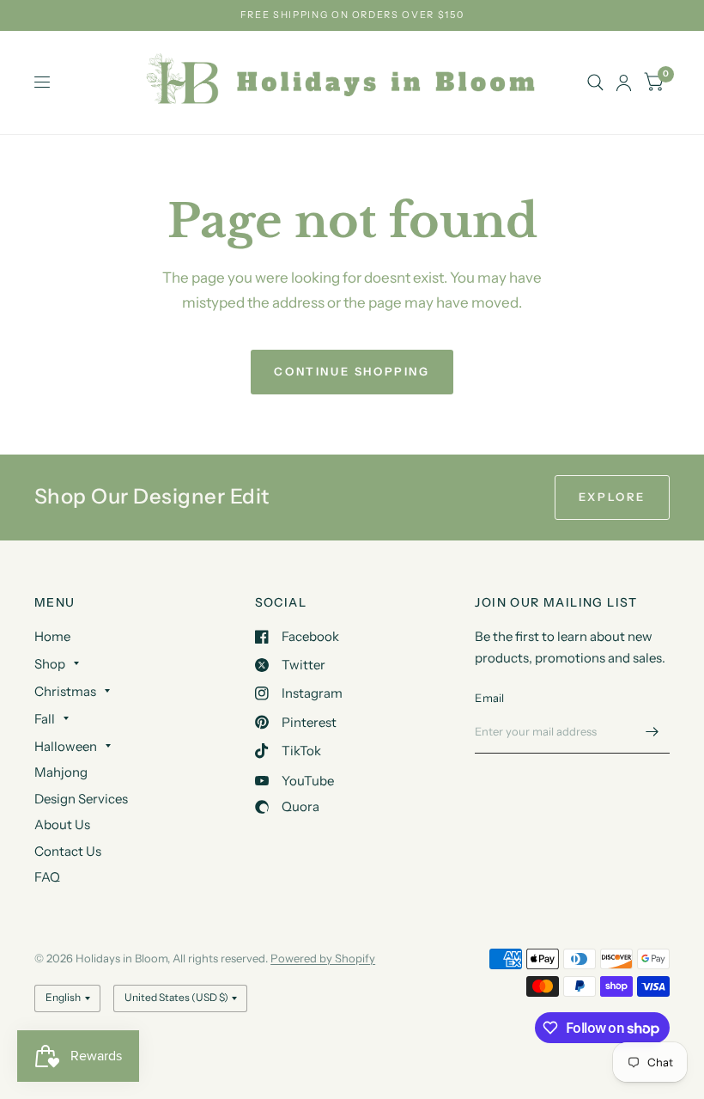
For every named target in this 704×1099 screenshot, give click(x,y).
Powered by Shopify (322, 958)
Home (52, 636)
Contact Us (67, 851)
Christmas (65, 691)
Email (489, 698)
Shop (49, 664)
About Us (62, 824)
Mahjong (61, 772)
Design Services (81, 799)
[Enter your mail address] (652, 731)
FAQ (47, 877)
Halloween (65, 746)
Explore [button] (612, 497)
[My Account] (624, 82)
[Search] (595, 82)
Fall (44, 719)
